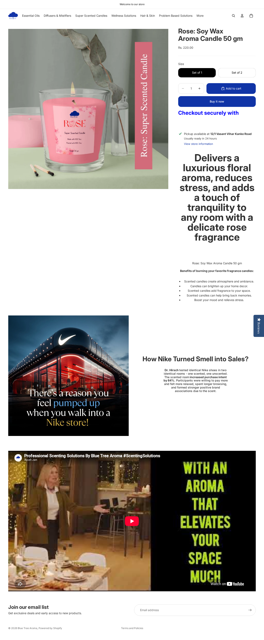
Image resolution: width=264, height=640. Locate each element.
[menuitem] (200, 16)
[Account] (242, 15)
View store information (198, 143)
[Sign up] (250, 610)
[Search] (233, 15)
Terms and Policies (132, 628)
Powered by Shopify (50, 628)
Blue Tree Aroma (27, 628)
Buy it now (217, 101)
